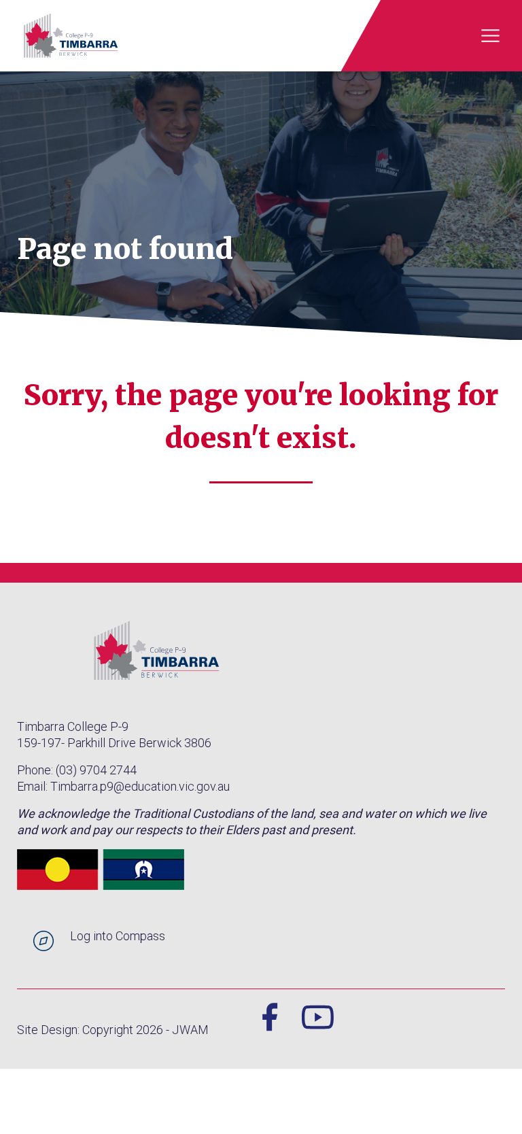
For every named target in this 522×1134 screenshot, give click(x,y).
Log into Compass (117, 936)
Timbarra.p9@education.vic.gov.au (140, 786)
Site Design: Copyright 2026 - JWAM (113, 1030)
